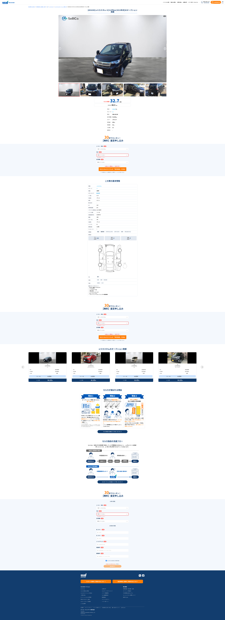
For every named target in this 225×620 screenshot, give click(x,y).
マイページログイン (105, 599)
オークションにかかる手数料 (86, 597)
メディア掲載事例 (105, 593)
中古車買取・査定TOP (31, 6)
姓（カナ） (98, 529)
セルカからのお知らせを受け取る (113, 560)
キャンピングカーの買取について (129, 595)
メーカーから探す (166, 2)
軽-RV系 (98, 193)
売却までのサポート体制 (85, 599)
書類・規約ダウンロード (116, 607)
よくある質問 (83, 603)
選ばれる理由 (173, 2)
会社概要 (82, 607)
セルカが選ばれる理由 (85, 590)
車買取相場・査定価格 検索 (40, 6)
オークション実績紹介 (127, 590)
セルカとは (83, 588)
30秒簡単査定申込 (217, 2)
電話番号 (98, 547)
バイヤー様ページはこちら (193, 2)
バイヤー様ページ (105, 601)
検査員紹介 (104, 597)
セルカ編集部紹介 (105, 595)
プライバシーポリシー (88, 607)
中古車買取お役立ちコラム (128, 593)
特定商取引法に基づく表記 (106, 607)
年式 (97, 152)
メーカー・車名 (99, 146)
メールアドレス (99, 541)
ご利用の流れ (179, 2)
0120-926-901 (206, 2)
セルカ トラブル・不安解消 (86, 601)
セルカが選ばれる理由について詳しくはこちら (111, 431)
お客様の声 (185, 2)
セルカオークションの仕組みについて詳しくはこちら (112, 481)
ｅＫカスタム (51, 6)
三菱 (47, 6)
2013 (114, 109)
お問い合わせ (123, 607)
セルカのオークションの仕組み (86, 593)
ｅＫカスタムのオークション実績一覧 (61, 6)
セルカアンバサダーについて (107, 590)
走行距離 (98, 159)
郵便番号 (98, 553)
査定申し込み (125, 597)
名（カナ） (98, 535)
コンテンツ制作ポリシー (97, 607)
